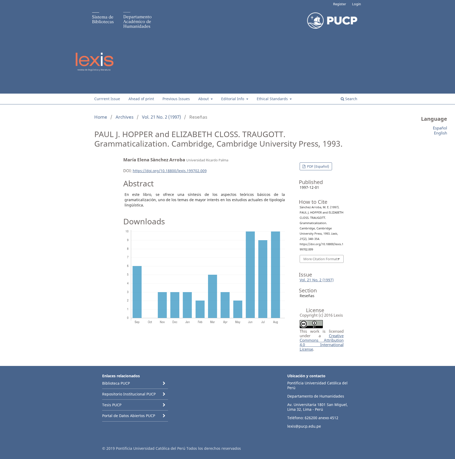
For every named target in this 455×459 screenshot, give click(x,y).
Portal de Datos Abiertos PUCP (128, 415)
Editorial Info (233, 98)
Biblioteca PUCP (116, 383)
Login (356, 4)
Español (440, 128)
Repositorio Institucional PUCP (129, 394)
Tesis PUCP (111, 404)
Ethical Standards (273, 98)
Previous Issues (176, 98)
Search (350, 98)
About (204, 98)
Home (100, 117)
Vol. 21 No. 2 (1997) (161, 117)
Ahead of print (141, 98)
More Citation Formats (321, 259)
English (440, 133)
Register (339, 4)
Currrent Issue (107, 98)
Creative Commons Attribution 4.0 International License (322, 342)
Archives (124, 117)
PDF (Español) (317, 166)
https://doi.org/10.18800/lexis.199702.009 (170, 170)
